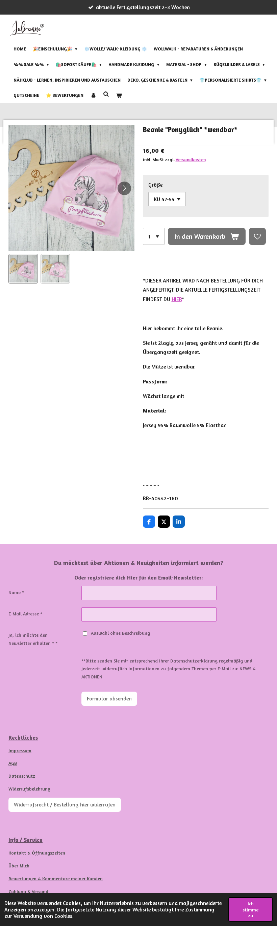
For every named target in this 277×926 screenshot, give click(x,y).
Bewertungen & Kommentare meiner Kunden (55, 878)
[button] (23, 268)
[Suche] (106, 94)
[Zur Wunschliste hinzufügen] (257, 236)
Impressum (19, 750)
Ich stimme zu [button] (250, 909)
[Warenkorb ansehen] (118, 95)
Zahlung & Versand (28, 891)
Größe (155, 184)
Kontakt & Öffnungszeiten (36, 853)
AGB (12, 763)
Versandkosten (191, 159)
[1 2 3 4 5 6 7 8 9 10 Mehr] (154, 236)
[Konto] (93, 95)
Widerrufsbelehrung (29, 789)
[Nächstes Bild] (124, 188)
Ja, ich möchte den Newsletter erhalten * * (32, 639)
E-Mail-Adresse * (25, 613)
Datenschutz (21, 776)
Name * (16, 592)
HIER (177, 299)
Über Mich (18, 865)
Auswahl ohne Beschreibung (120, 633)
